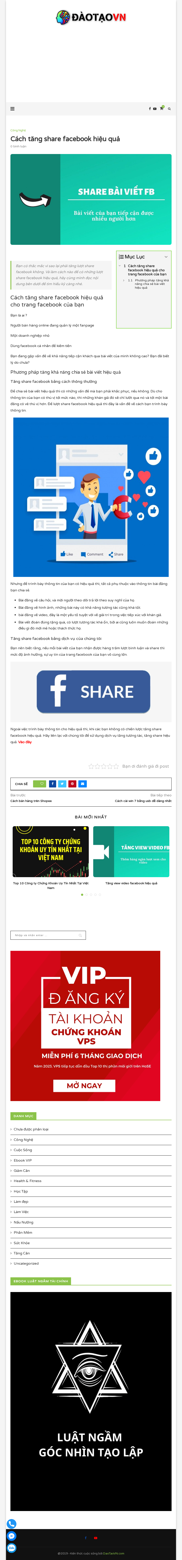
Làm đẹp (21, 1201)
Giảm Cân (22, 1170)
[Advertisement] (91, 60)
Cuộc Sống (23, 1150)
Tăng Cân (22, 1253)
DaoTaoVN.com (113, 1553)
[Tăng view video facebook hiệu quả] (131, 851)
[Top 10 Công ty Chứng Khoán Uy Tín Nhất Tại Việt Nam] (51, 851)
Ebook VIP (23, 1160)
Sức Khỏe (22, 1243)
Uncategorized (26, 1263)
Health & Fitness (28, 1181)
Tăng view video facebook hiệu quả (131, 883)
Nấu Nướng (23, 1222)
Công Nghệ (18, 130)
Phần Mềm (23, 1232)
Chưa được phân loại (31, 1129)
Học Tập (21, 1191)
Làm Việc (21, 1212)
